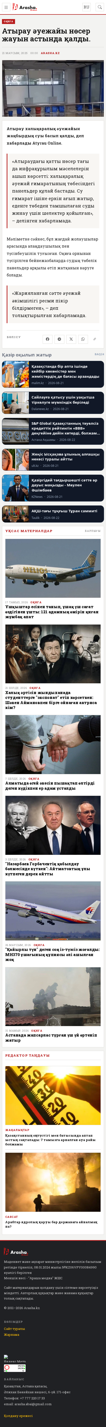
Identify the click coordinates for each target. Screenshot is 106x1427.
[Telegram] (59, 339)
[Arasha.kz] (25, 7)
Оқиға (35, 602)
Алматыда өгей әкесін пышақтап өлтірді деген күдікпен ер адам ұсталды (50, 785)
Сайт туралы (14, 1328)
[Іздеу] (100, 7)
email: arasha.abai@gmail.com (28, 1404)
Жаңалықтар (17, 1130)
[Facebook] (48, 339)
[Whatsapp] (83, 339)
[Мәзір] (6, 7)
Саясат (11, 1217)
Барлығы (93, 531)
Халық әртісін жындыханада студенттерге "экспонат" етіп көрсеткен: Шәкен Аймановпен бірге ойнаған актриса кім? (51, 700)
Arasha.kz (50, 53)
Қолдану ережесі (18, 1416)
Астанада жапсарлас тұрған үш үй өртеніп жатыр (51, 1037)
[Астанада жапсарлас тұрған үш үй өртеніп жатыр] (53, 997)
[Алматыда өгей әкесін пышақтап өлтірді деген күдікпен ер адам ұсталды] (53, 744)
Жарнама (11, 1334)
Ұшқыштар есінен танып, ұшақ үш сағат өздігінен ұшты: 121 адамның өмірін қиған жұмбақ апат (51, 611)
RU (86, 7)
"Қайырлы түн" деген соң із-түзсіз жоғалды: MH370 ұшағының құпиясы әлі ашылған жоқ (52, 954)
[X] (71, 339)
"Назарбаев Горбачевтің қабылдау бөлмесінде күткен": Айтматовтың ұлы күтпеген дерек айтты (47, 868)
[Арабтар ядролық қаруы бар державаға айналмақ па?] (53, 1182)
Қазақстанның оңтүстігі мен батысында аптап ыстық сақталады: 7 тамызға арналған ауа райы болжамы (50, 1139)
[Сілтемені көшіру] (94, 339)
